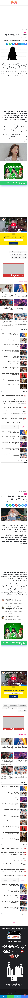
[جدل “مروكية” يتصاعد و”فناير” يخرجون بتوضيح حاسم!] (20, 316)
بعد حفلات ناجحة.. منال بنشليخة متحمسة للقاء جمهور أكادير (10, 374)
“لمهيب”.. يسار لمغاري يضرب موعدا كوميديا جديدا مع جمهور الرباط (21, 294)
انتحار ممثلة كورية (21, 255)
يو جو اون (14, 257)
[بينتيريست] (16, 44)
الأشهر (14, 427)
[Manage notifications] (25, 995)
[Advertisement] (13, 16)
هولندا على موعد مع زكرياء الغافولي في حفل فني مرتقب (21, 307)
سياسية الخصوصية (16, 993)
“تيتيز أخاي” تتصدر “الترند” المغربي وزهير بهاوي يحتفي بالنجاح (7, 323)
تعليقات (5, 427)
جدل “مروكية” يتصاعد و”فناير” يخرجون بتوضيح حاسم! (21, 322)
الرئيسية (24, 30)
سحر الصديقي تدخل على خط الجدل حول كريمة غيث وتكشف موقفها (11, 379)
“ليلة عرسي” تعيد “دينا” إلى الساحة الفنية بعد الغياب (10, 385)
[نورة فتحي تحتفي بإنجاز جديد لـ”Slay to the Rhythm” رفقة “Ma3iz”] (6, 302)
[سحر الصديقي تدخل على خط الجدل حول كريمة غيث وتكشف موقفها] (23, 380)
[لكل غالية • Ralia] (14, 2)
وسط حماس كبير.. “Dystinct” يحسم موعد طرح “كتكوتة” (10, 368)
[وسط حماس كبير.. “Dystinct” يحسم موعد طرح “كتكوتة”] (23, 369)
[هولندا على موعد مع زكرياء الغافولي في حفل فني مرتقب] (20, 302)
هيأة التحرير (10, 993)
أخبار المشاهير (13, 252)
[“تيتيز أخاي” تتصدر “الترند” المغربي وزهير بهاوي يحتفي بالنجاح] (6, 316)
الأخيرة (22, 427)
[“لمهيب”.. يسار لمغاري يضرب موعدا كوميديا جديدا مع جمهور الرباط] (20, 288)
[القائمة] (1, 2)
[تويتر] (22, 44)
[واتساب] (10, 44)
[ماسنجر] (13, 44)
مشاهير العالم (22, 257)
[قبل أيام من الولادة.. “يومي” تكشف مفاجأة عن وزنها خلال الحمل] (6, 288)
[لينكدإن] (19, 44)
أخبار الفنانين (22, 252)
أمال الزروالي (24, 40)
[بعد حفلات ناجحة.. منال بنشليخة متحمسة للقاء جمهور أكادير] (23, 375)
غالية (5, 991)
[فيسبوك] (25, 44)
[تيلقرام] (7, 44)
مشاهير (20, 30)
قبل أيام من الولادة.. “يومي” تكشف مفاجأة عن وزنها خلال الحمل (7, 294)
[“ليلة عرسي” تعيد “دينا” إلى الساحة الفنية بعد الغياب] (23, 386)
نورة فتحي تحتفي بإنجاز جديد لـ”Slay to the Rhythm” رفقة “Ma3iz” (7, 308)
